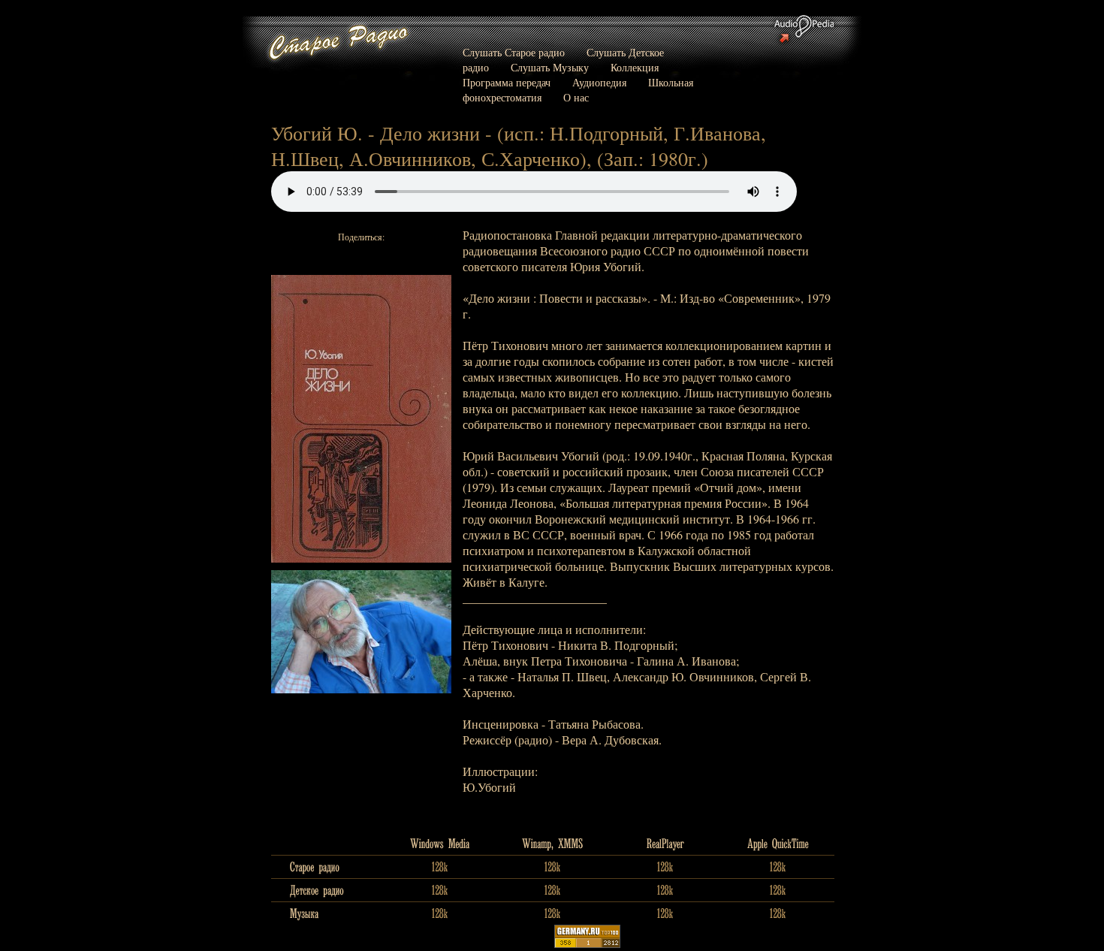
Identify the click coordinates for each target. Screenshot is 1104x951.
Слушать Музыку (550, 67)
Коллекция (635, 67)
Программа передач (506, 82)
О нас (576, 97)
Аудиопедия (599, 82)
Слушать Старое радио (514, 52)
